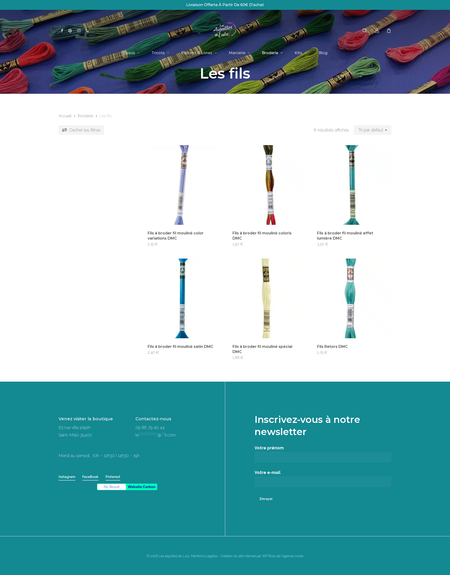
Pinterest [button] (112, 477)
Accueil (65, 115)
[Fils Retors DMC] (351, 298)
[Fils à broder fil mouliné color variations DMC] (181, 185)
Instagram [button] (67, 477)
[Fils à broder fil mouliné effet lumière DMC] (351, 185)
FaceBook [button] (90, 477)
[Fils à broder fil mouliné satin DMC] (181, 298)
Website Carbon (141, 487)
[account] (377, 30)
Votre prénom (269, 447)
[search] (365, 30)
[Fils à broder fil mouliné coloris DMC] (266, 185)
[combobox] (372, 130)
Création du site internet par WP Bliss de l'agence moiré (262, 556)
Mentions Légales (204, 556)
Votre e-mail (268, 472)
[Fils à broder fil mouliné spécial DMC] (266, 298)
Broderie (85, 115)
